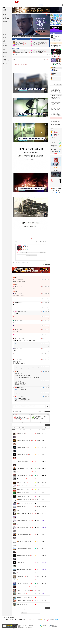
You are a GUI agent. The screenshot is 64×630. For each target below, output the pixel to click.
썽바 (37, 555)
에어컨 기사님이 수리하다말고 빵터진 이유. (25, 520)
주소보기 (14, 54)
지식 (36, 429)
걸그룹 (4, 49)
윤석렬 (37, 600)
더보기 (27, 250)
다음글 (16, 411)
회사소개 (16, 622)
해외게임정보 (5, 52)
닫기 (17, 624)
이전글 (20, 411)
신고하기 (41, 241)
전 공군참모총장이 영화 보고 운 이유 (24, 555)
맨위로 (44, 411)
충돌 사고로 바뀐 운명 (22, 478)
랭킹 (26, 252)
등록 (47, 406)
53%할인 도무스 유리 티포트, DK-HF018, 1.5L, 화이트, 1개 (56, 124)
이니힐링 (25, 250)
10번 (30, 255)
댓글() (47, 59)
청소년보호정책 (32, 622)
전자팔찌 (38, 471)
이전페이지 (39, 411)
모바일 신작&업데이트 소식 (6, 21)
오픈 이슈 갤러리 (5, 34)
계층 (42, 429)
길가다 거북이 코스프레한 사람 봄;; (24, 597)
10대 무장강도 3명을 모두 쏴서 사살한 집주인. (25, 471)
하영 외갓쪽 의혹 (21, 433)
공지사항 (48, 622)
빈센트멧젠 (38, 593)
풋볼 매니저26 (5, 63)
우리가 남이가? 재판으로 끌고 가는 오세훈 (25, 468)
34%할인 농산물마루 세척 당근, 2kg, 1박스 (56, 121)
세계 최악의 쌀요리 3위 (22, 482)
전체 (13, 429)
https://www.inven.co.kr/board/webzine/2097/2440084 (22, 262)
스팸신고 (44, 241)
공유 (36, 241)
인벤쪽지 (24, 250)
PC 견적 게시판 (5, 40)
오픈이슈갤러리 (48, 54)
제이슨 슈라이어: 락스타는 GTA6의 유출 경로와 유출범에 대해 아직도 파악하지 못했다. (31, 548)
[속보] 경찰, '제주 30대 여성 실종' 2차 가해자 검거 (26, 489)
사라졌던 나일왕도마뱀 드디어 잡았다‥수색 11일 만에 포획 (27, 579)
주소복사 (14, 262)
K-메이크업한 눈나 (21, 576)
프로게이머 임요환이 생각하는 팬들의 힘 (24, 440)
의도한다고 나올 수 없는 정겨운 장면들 (24, 569)
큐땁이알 (38, 513)
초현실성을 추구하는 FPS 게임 (23, 586)
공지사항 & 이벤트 (5, 14)
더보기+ (29, 414)
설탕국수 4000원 (21, 510)
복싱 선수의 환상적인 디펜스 (23, 454)
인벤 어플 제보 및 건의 (6, 18)
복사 (16, 54)
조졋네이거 (38, 468)
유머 (25, 429)
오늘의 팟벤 (4, 37)
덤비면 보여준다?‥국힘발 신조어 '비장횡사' (25, 499)
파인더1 (38, 461)
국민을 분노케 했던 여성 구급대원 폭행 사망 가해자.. (26, 527)
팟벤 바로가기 (5, 45)
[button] (22, 422)
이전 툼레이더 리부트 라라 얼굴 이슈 (24, 590)
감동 (45, 429)
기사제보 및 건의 (5, 17)
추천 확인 (46, 241)
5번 (28, 255)
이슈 (17, 429)
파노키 (37, 548)
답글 (48, 300)
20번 (32, 255)
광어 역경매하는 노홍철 (22, 604)
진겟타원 (38, 492)
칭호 (31, 252)
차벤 (3, 48)
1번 (26, 255)
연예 (21, 429)
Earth (37, 569)
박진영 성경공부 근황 (22, 593)
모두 (34, 255)
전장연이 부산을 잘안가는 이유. (23, 485)
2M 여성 (20, 562)
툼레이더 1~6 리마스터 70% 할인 (23, 496)
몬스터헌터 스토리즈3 (6, 59)
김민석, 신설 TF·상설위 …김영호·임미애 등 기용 (25, 600)
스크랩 (38, 241)
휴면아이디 (15, 56)
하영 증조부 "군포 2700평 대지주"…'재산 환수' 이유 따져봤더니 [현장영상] (29, 541)
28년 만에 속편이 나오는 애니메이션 (24, 583)
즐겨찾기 (23, 427)
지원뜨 (37, 475)
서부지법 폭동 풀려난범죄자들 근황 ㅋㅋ (24, 475)
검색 (35, 255)
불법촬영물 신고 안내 (38, 622)
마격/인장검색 (18, 255)
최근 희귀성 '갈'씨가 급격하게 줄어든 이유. (25, 503)
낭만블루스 (38, 510)
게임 (33, 429)
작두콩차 (38, 534)
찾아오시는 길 (43, 622)
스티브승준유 (38, 496)
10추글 (19, 427)
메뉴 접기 (42, 252)
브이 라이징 (4, 56)
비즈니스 (20, 622)
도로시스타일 (38, 440)
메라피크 (38, 447)
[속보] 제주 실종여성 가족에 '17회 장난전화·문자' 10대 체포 (27, 461)
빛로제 (37, 499)
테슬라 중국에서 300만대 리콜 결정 (24, 534)
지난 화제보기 (42, 39)
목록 (44, 59)
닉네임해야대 (38, 433)
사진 (39, 429)
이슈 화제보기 (47, 39)
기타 (47, 429)
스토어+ (60, 43)
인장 (17, 252)
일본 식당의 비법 (21, 506)
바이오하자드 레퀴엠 (6, 60)
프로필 (22, 252)
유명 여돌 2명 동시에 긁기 (22, 447)
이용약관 (23, 622)
